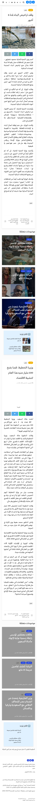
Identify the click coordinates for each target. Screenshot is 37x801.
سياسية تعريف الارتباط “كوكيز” (28, 800)
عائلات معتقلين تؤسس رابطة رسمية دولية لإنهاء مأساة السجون (15, 348)
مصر (25, 10)
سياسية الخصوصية (22, 798)
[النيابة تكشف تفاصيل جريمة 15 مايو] (18, 282)
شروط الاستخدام (31, 798)
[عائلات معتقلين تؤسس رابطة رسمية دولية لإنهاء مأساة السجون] (18, 250)
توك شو (23, 271)
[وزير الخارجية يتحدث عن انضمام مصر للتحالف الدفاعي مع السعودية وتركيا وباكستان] (18, 314)
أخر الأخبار (29, 239)
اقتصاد (30, 10)
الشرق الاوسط (28, 303)
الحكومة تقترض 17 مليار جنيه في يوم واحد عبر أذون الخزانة (18, 749)
